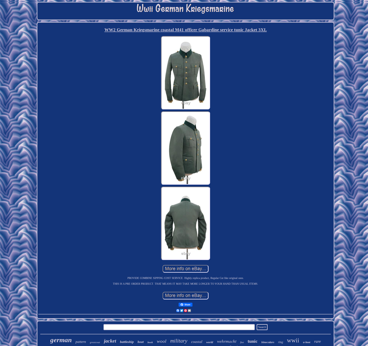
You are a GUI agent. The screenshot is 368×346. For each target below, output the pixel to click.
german (61, 340)
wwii (293, 340)
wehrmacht (226, 341)
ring (280, 342)
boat (141, 342)
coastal (196, 341)
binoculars (267, 342)
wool (161, 341)
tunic (253, 341)
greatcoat (95, 342)
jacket (110, 341)
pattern (81, 342)
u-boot (306, 342)
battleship (127, 342)
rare (317, 341)
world (209, 342)
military (178, 341)
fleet (242, 342)
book (150, 342)
